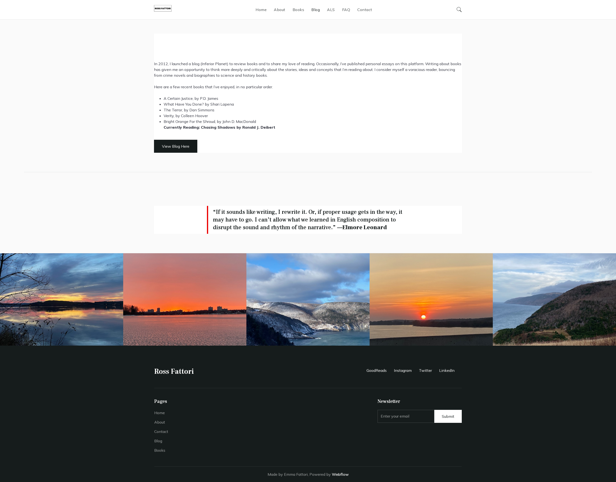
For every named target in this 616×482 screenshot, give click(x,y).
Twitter (425, 370)
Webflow (340, 474)
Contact (364, 9)
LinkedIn (447, 370)
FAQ (346, 9)
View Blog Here (175, 146)
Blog (315, 9)
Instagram (403, 370)
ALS (331, 9)
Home (261, 9)
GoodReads (376, 370)
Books (298, 9)
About (279, 9)
